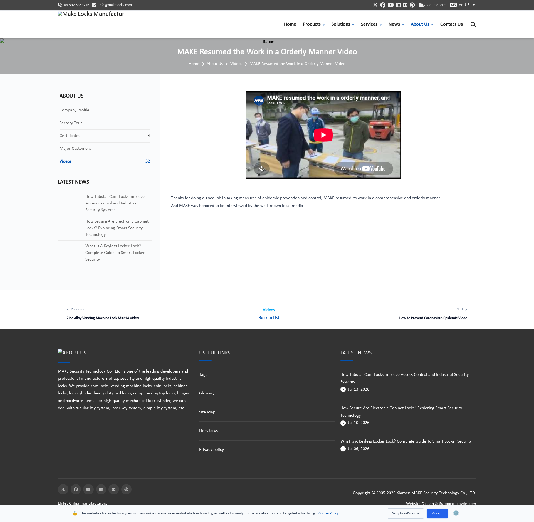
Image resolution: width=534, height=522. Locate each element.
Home (290, 24)
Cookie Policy (328, 513)
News (394, 24)
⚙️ (456, 513)
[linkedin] (398, 5)
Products (312, 24)
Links (62, 503)
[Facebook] (76, 489)
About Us (420, 24)
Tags (203, 375)
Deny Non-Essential (406, 513)
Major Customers (75, 148)
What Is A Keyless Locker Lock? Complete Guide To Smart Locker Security (406, 441)
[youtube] (391, 5)
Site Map (207, 412)
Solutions (341, 24)
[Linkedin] (101, 489)
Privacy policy (211, 450)
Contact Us (451, 24)
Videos (236, 64)
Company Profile (74, 110)
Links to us (208, 431)
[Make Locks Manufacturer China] (91, 24)
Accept (437, 513)
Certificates (70, 136)
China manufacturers (88, 503)
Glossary (206, 393)
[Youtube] (88, 489)
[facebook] (382, 5)
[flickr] (405, 5)
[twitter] (375, 5)
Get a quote (436, 5)
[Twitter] (63, 489)
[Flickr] (113, 489)
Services (369, 24)
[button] (325, 24)
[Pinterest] (126, 489)
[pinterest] (412, 5)
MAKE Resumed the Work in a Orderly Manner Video (297, 64)
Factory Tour (71, 123)
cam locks (99, 386)
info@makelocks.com (115, 5)
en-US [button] (467, 5)
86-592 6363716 (76, 5)
